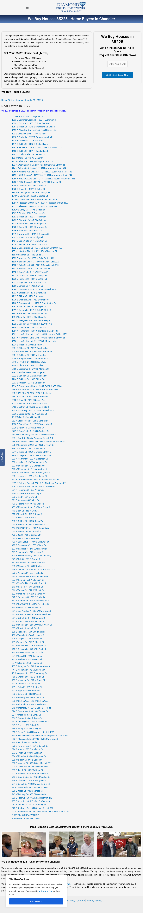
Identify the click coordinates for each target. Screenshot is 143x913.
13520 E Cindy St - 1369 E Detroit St (28, 210)
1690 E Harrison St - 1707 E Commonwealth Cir (34, 289)
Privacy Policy (68, 900)
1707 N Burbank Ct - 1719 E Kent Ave (29, 293)
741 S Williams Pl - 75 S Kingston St (28, 670)
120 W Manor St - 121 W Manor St (27, 158)
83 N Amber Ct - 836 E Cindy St (26, 715)
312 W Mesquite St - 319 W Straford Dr (30, 469)
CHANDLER (30, 100)
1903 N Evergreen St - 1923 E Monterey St (31, 320)
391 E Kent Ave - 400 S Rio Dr (25, 500)
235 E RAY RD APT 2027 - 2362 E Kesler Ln (31, 393)
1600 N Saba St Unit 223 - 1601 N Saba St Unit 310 (35, 265)
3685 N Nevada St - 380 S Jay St (27, 493)
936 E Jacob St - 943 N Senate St (27, 791)
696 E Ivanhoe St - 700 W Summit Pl (28, 632)
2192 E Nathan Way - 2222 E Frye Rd (28, 372)
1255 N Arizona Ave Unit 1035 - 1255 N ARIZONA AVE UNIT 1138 (42, 171)
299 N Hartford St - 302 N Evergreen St (30, 459)
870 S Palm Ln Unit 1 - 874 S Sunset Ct (30, 746)
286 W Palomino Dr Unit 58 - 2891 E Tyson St (32, 445)
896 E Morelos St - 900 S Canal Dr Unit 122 (32, 763)
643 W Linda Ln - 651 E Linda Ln (26, 607)
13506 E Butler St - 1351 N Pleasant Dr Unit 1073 (34, 199)
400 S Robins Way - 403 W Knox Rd (28, 504)
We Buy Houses (94, 900)
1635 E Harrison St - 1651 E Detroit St (29, 279)
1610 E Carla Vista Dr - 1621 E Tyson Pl (30, 272)
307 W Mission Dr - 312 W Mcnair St (28, 466)
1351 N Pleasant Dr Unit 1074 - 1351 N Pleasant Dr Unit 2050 (40, 203)
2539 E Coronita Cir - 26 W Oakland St (29, 414)
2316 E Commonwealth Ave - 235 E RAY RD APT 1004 (36, 386)
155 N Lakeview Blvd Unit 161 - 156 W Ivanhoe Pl (34, 251)
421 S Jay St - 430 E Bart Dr (24, 517)
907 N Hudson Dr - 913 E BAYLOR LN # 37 (31, 773)
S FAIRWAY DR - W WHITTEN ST (27, 818)
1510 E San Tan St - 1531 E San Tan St (29, 244)
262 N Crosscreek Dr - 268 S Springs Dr (30, 421)
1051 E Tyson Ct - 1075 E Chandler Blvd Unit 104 (34, 126)
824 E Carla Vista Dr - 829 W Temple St (30, 711)
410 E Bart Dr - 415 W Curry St (25, 511)
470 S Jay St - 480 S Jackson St (26, 535)
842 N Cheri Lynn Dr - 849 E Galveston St (30, 721)
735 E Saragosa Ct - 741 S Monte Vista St (31, 666)
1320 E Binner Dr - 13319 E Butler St (28, 189)
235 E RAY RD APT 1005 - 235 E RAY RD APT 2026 (35, 389)
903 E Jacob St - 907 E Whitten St (27, 770)
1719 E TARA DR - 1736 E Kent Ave (28, 296)
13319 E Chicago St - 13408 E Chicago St (31, 192)
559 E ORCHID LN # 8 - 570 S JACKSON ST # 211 (34, 569)
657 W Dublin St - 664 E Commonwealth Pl (31, 614)
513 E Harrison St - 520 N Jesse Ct (28, 552)
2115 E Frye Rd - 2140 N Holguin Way (29, 362)
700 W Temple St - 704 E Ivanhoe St (28, 635)
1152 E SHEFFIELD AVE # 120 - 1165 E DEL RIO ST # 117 (38, 147)
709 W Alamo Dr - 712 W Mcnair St (28, 642)
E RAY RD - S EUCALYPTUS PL (26, 815)
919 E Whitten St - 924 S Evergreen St (29, 780)
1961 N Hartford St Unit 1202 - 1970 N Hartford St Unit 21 (38, 338)
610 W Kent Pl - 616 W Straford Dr (27, 587)
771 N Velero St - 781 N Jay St (26, 683)
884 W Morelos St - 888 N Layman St (29, 756)
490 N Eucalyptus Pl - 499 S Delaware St (30, 542)
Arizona (19, 100)
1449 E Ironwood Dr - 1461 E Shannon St (30, 234)
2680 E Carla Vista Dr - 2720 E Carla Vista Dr (32, 424)
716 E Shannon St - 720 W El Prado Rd (29, 649)
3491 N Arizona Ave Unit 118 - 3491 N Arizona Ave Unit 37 (38, 483)
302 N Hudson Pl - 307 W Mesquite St (29, 462)
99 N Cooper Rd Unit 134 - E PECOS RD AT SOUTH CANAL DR (40, 811)
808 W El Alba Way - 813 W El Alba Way (30, 701)
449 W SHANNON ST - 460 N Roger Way (30, 528)
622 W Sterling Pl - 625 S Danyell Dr (28, 594)
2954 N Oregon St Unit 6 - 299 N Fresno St (31, 455)
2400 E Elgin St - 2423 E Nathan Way (29, 400)
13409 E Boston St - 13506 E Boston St (30, 196)
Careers (81, 900)
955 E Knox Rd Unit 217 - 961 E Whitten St (31, 801)
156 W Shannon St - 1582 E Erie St (27, 255)
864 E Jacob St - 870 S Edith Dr (26, 742)
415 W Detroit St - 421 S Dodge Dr (27, 514)
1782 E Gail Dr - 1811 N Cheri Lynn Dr (29, 306)
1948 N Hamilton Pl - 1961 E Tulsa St (29, 327)
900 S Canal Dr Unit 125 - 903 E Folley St (30, 766)
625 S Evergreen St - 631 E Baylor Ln (28, 597)
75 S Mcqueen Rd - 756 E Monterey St (29, 673)
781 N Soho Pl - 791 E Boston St (27, 687)
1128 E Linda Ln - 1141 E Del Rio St (28, 140)
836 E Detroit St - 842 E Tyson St (27, 718)
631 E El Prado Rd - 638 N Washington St (31, 600)
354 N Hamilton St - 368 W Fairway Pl (29, 490)
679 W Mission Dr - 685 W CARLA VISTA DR (32, 625)
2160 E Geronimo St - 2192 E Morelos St (30, 369)
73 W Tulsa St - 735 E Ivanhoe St (27, 663)
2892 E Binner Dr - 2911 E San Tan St (29, 448)
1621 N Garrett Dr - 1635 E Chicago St (29, 275)
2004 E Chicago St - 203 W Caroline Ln (29, 348)
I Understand (36, 901)
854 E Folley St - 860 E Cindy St (26, 728)
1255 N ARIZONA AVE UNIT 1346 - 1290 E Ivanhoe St (36, 182)
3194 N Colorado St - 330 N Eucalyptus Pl (31, 472)
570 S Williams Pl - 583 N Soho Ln (27, 573)
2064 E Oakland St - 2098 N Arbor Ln (29, 355)
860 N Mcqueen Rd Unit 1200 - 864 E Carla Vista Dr (35, 739)
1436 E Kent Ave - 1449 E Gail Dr (27, 230)
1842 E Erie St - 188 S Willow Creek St (29, 313)
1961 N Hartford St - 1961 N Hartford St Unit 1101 (35, 331)
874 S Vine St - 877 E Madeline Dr (27, 749)
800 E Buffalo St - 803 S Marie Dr (27, 694)
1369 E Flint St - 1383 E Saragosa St (28, 213)
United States (8, 100)
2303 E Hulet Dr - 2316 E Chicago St (28, 383)
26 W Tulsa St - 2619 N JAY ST (26, 417)
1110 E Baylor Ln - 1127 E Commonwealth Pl (32, 137)
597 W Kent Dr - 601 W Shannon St (28, 580)
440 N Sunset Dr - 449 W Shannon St (29, 524)
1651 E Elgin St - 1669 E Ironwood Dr (29, 282)
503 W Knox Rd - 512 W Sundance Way (29, 549)
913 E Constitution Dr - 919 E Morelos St (31, 777)
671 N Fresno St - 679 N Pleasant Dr (28, 621)
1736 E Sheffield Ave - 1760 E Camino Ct (30, 300)
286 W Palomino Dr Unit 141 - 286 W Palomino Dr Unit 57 (38, 441)
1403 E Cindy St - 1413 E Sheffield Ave (29, 220)
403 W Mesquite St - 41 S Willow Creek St (31, 507)
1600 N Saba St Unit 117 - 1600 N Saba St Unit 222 (35, 261)
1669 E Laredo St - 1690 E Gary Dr (27, 286)
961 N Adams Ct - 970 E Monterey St (29, 804)
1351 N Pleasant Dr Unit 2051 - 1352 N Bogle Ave (34, 206)
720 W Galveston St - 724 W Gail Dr (28, 652)
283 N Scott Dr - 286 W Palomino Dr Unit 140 (32, 438)
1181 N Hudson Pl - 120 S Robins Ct (28, 154)
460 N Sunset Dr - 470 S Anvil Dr (27, 531)
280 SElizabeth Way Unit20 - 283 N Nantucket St (34, 434)
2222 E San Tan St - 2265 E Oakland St (29, 376)
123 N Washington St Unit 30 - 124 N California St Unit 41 (38, 165)
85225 (40, 100)
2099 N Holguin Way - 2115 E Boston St (30, 358)
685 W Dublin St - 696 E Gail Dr (26, 628)
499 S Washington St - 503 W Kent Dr (29, 545)
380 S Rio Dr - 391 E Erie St (24, 497)
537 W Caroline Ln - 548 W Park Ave (28, 562)
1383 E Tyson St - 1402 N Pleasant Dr (29, 216)
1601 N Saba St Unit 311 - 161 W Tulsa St (31, 268)
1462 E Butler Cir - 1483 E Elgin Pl (27, 237)
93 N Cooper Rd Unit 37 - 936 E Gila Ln (29, 787)
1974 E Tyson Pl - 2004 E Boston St (28, 345)
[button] (27, 7)
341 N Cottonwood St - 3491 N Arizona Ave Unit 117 (36, 479)
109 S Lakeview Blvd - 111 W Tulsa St (29, 133)
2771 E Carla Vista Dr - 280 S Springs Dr (30, 431)
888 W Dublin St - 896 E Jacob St (27, 760)
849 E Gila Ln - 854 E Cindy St (25, 725)
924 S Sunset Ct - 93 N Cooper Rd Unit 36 (31, 784)
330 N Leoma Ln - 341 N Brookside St (29, 476)
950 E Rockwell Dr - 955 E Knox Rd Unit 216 (32, 798)
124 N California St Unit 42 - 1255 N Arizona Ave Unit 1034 (39, 168)
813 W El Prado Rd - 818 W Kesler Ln (29, 704)
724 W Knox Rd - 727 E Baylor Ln (27, 656)
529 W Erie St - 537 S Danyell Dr (26, 559)
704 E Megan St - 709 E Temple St (27, 638)
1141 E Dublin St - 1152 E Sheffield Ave (30, 144)
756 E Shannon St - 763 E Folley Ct (28, 677)
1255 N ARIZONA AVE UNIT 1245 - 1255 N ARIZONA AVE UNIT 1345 (43, 178)
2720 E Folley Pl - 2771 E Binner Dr (28, 428)
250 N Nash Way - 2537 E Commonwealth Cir (33, 410)
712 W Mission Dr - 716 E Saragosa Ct (29, 645)
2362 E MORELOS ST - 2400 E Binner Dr (30, 396)
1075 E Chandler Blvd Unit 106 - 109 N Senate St (34, 130)
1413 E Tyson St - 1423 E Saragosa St (29, 223)
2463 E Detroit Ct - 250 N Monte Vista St (30, 407)
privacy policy (45, 891)
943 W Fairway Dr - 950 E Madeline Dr (29, 794)
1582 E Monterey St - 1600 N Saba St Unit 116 (33, 258)
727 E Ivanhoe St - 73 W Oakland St (28, 659)
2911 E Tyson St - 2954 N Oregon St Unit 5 (31, 452)
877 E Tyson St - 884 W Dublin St (27, 753)
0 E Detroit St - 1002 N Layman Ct (27, 116)
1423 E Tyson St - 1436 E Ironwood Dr (29, 227)
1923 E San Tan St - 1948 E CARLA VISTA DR (32, 324)
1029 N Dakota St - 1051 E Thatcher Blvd (30, 123)
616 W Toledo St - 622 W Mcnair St (28, 590)
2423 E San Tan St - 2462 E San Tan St (29, 403)
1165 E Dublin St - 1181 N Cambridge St (30, 151)
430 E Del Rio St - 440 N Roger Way (28, 521)
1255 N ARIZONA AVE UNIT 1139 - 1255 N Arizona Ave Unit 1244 (42, 175)
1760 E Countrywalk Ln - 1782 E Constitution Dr (34, 303)
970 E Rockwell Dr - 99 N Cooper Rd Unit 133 (32, 808)
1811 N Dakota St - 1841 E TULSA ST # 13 (31, 310)
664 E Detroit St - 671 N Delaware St (28, 618)
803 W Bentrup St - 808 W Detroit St (28, 697)
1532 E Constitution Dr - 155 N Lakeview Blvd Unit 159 (37, 248)
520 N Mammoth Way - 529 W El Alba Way (31, 555)
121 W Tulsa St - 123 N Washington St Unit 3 (32, 161)
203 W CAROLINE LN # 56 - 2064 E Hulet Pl (32, 351)
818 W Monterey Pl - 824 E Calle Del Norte (31, 708)
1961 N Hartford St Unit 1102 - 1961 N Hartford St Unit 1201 (39, 334)
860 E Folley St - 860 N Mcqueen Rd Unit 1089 (33, 732)
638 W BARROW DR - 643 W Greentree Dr (30, 604)
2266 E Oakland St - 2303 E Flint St (28, 379)
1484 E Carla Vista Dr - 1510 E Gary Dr (29, 241)
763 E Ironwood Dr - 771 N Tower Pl (28, 680)
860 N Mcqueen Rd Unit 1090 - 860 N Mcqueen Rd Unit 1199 (39, 735)
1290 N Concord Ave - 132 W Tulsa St (29, 185)
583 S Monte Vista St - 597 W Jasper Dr (30, 576)
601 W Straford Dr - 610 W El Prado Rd (29, 583)
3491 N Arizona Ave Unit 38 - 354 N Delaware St (34, 486)
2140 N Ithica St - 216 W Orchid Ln (27, 365)
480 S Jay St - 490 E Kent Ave (25, 538)
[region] (36, 891)
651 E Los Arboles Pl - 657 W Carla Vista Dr (32, 611)
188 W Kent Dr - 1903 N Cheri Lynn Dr (29, 317)
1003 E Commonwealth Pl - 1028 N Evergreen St (34, 120)
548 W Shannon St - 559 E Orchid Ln (28, 566)
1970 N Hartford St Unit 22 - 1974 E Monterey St (34, 341)
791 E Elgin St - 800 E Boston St (26, 690)
